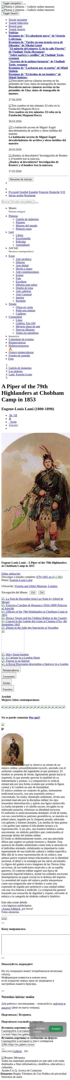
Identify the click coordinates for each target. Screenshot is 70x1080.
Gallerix (17, 1051)
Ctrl (33, 592)
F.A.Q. (14, 1070)
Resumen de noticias (21, 179)
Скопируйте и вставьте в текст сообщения (27, 1041)
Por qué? (34, 717)
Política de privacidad (54, 1073)
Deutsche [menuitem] (54, 192)
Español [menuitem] (33, 192)
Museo (17, 210)
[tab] (13, 415)
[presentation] (39, 428)
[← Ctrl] (29, 627)
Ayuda (5, 1070)
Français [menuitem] (43, 192)
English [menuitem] (24, 192)
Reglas (17, 1073)
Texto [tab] (13, 421)
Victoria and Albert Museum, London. (36, 586)
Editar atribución (10, 573)
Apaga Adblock (11, 908)
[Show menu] (24, 4)
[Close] (36, 202)
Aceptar (56, 1028)
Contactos (36, 1070)
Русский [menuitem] (14, 192)
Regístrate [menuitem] (30, 195)
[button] (18, 19)
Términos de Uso (32, 1073)
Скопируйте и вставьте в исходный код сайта (29, 1030)
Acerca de (24, 1070)
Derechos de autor (11, 1076)
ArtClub (21, 250)
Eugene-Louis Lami (21, 580)
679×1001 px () (49, 576)
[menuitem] (62, 192)
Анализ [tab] (13, 425)
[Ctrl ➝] (15, 654)
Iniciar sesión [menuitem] (16, 195)
